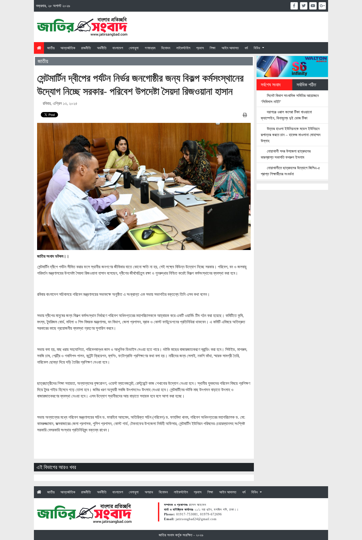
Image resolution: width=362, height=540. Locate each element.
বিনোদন (165, 48)
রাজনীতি (86, 48)
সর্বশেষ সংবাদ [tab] (271, 84)
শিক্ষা (212, 48)
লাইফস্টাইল (183, 48)
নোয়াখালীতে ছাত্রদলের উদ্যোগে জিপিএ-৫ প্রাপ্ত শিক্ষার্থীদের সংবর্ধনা (290, 171)
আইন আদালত (230, 48)
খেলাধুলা (134, 48)
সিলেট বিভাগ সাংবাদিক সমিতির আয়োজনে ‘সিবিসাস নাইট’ (290, 98)
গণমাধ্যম (150, 48)
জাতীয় (51, 48)
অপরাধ (149, 492)
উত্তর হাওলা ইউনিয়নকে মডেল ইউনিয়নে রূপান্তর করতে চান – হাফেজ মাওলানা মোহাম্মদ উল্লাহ (290, 134)
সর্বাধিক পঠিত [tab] (306, 84)
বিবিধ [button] (257, 48)
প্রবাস (200, 48)
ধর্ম (246, 48)
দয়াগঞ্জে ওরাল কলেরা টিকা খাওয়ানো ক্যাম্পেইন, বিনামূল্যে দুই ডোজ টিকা (286, 115)
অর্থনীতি (102, 48)
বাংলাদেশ (117, 48)
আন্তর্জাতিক (67, 48)
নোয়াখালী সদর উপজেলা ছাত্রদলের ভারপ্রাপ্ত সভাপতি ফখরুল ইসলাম (286, 154)
